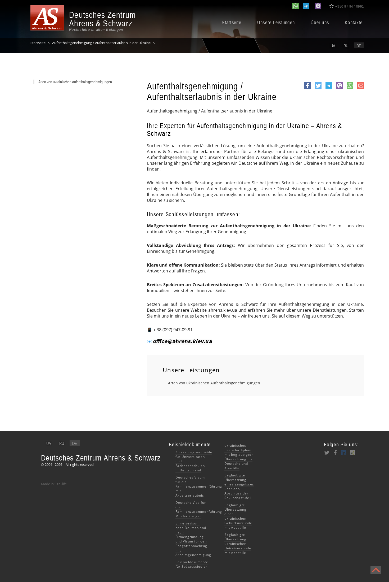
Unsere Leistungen (276, 22)
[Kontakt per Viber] (318, 6)
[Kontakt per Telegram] (306, 6)
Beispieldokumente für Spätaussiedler (191, 564)
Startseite (231, 22)
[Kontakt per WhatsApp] (295, 6)
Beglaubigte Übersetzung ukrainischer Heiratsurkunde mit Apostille (237, 543)
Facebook (307, 88)
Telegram (328, 88)
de (358, 45)
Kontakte (354, 22)
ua (333, 45)
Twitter (318, 88)
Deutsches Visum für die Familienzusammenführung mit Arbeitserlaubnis (198, 486)
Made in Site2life (54, 483)
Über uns (320, 22)
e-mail (360, 88)
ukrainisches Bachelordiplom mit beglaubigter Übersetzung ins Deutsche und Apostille (238, 456)
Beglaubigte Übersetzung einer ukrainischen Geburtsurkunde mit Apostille (238, 516)
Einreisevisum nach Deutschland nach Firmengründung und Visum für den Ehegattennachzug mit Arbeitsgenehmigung (193, 539)
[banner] (83, 21)
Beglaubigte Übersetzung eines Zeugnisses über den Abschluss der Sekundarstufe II (239, 486)
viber (339, 88)
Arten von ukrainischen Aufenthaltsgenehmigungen (214, 382)
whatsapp (350, 88)
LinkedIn (344, 452)
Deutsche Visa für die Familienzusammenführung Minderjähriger (198, 509)
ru (345, 45)
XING (352, 452)
